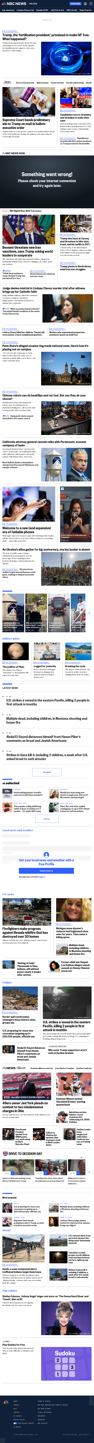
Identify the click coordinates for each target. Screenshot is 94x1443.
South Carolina (57, 82)
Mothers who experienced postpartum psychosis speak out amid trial (67, 333)
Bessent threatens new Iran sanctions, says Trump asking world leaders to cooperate (27, 251)
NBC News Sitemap (44, 1408)
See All (47, 819)
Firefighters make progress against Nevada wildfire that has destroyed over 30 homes (25, 932)
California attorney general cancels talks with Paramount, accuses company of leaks (44, 443)
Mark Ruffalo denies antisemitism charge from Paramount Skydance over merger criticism (20, 465)
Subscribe (41, 1416)
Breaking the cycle (75, 666)
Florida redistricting (75, 82)
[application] (28, 102)
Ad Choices (17, 1416)
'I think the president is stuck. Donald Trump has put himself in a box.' (13, 275)
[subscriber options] (85, 3)
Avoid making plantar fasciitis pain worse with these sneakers (28, 793)
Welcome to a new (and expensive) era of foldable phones (26, 530)
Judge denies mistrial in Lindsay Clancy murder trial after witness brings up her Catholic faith (43, 289)
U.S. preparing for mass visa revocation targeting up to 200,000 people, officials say (18, 1033)
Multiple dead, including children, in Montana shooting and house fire (46, 720)
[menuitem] (33, 3)
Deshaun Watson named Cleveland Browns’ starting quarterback (70, 1101)
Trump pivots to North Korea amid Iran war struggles (75, 267)
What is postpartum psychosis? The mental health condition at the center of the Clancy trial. (21, 311)
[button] (29, 102)
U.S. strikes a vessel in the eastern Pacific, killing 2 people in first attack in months (47, 702)
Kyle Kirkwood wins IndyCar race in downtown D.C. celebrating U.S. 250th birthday (79, 1117)
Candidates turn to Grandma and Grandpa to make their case (75, 117)
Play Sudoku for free (13, 1344)
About (15, 1401)
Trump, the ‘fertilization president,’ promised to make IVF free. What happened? (45, 37)
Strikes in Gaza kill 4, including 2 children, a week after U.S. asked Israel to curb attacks (47, 757)
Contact (16, 1405)
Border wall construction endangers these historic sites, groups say (19, 1019)
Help (15, 1408)
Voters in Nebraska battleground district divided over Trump (16, 1179)
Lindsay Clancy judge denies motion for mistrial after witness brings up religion (75, 1223)
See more (47, 772)
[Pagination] (81, 1157)
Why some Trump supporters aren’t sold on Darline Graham (67, 1051)
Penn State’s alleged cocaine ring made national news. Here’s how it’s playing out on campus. (45, 347)
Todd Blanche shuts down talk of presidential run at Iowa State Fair (49, 1179)
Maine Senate (42, 82)
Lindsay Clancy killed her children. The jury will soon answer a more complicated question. (23, 333)
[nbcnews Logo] (6, 1401)
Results (89, 82)
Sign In (42, 877)
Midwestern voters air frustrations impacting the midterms (79, 1181)
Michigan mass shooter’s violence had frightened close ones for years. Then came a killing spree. (72, 932)
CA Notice (17, 1427)
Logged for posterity (45, 666)
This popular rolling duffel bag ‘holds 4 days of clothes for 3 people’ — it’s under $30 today (27, 808)
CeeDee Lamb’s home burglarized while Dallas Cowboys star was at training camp (83, 1136)
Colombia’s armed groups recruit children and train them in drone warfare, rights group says (79, 1257)
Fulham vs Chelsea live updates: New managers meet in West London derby (53, 1138)
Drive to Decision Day (25, 82)
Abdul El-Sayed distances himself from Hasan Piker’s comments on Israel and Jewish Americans (43, 738)
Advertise (41, 1419)
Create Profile (46, 871)
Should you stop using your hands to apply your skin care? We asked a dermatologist (74, 795)
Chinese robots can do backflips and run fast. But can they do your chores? (44, 397)
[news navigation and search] (91, 3)
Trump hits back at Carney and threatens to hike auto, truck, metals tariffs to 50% (75, 241)
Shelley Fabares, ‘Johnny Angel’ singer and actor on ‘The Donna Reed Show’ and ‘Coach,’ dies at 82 (45, 1297)
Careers (16, 1412)
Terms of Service (44, 1401)
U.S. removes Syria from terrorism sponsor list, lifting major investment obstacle (79, 1239)
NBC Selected (42, 1423)
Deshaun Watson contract (42, 1068)
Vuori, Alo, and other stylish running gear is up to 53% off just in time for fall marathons (75, 808)
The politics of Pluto (13, 666)
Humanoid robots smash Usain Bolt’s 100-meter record (17, 417)
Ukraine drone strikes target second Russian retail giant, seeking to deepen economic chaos (18, 573)
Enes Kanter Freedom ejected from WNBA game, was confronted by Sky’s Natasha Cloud (22, 1136)
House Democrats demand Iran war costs (42, 275)
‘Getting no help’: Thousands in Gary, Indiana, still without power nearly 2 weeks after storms (29, 968)
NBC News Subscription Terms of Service (53, 1405)
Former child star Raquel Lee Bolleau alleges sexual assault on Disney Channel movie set (75, 966)
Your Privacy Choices (26, 1423)
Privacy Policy (19, 1419)
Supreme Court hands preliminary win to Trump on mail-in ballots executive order (26, 123)
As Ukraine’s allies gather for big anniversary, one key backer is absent (46, 549)
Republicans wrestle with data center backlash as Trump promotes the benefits (75, 141)
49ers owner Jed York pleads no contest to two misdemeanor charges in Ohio (25, 1107)
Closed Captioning (44, 1412)
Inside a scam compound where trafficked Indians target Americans (21, 1270)
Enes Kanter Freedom (64, 1068)
